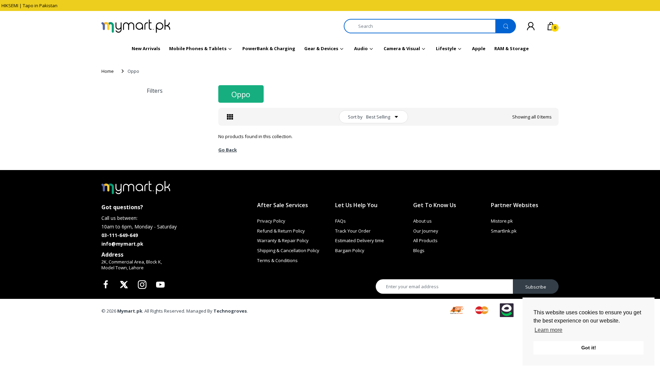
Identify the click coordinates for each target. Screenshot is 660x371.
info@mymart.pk (122, 243)
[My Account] (531, 26)
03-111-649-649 (119, 235)
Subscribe (535, 287)
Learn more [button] (548, 330)
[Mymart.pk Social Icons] (106, 286)
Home (107, 71)
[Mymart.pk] (135, 26)
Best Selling (378, 117)
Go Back (227, 150)
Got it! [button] (588, 347)
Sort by (355, 117)
